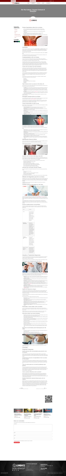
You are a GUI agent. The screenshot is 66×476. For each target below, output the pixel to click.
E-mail (15, 435)
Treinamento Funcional (17, 34)
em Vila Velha (42, 196)
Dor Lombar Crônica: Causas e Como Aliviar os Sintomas (27, 415)
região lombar (36, 91)
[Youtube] (18, 470)
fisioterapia (45, 273)
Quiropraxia (15, 31)
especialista (38, 196)
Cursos (15, 37)
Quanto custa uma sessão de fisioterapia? (18, 414)
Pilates (27, 333)
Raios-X (24, 211)
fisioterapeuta (30, 283)
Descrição (30, 209)
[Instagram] (14, 470)
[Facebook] (12, 470)
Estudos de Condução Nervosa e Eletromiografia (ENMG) (25, 248)
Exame (23, 209)
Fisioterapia (15, 29)
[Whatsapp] (16, 470)
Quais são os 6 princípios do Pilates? (47, 414)
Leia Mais (15, 416)
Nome (15, 432)
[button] (14, 41)
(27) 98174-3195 (43, 469)
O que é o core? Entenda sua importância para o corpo (38, 415)
